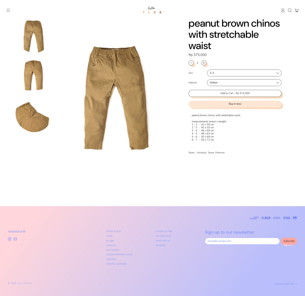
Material (193, 82)
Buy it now (235, 104)
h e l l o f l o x (24, 283)
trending (111, 245)
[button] (289, 10)
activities (111, 259)
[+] (203, 62)
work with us (163, 240)
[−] (191, 62)
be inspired (112, 250)
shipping (160, 245)
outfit (109, 236)
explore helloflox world (119, 254)
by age (110, 240)
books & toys (113, 231)
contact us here (164, 231)
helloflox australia (116, 264)
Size (191, 73)
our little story (163, 236)
